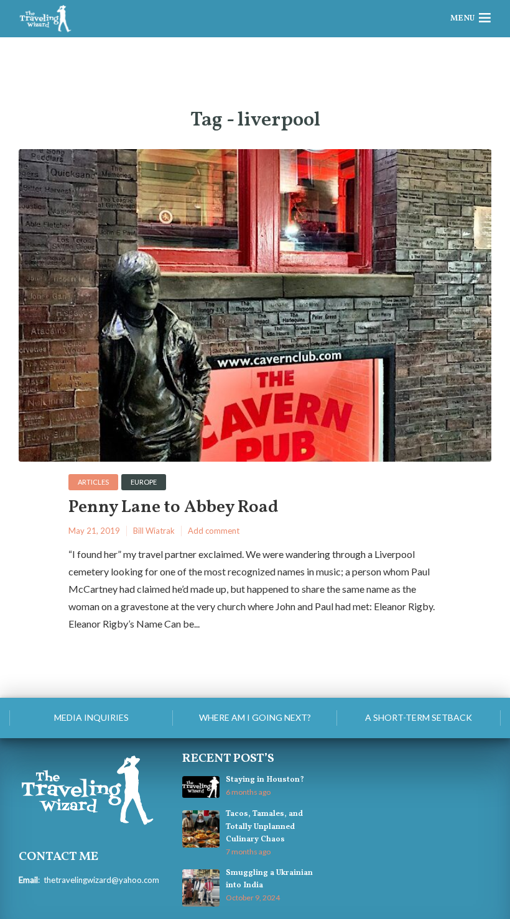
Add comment (213, 531)
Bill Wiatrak (154, 531)
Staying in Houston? (265, 779)
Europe (144, 482)
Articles (93, 482)
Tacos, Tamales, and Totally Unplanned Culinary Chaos (264, 826)
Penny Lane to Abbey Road (173, 507)
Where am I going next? (255, 717)
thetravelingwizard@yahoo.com (101, 880)
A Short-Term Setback (418, 717)
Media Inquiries (91, 717)
